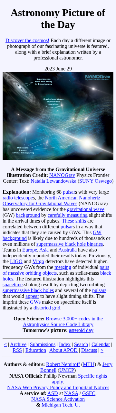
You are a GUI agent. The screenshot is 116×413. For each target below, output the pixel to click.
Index (65, 344)
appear (32, 296)
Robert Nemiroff (63, 364)
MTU (88, 364)
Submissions (42, 344)
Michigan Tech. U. (61, 405)
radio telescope (18, 197)
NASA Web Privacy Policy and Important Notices (58, 387)
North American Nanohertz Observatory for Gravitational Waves (51, 200)
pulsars (99, 290)
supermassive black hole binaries (69, 244)
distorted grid (47, 307)
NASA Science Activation (58, 399)
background (28, 215)
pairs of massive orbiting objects (56, 270)
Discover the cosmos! (27, 40)
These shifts (74, 221)
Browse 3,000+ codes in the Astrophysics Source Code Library (63, 321)
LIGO (16, 261)
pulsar (69, 192)
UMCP (66, 370)
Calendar (101, 344)
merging (62, 267)
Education (35, 350)
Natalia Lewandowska (53, 181)
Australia (67, 249)
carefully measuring (68, 215)
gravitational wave (85, 209)
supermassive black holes (28, 290)
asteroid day (81, 330)
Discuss (89, 350)
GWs (35, 302)
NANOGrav (62, 175)
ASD (52, 393)
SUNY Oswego (95, 181)
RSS (17, 350)
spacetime (13, 284)
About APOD (63, 350)
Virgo (38, 261)
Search (81, 344)
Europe (29, 249)
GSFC (88, 393)
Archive (18, 344)
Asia (44, 249)
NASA (71, 393)
